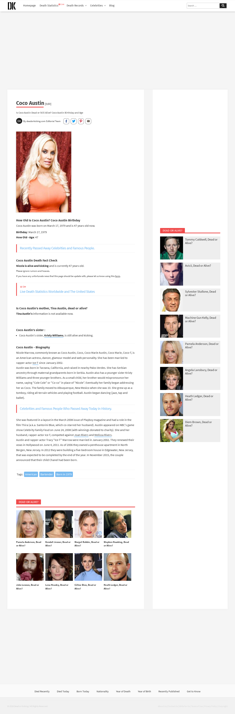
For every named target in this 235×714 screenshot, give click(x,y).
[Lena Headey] (59, 567)
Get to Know (193, 691)
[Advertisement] (117, 49)
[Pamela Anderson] (30, 524)
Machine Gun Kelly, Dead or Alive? (200, 319)
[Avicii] (171, 274)
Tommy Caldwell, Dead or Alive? (201, 241)
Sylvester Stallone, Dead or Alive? (200, 293)
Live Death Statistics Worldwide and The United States (57, 289)
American (31, 474)
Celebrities (96, 5)
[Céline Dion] (88, 567)
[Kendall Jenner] (59, 524)
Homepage (29, 5)
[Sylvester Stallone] (171, 300)
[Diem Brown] (171, 431)
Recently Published (169, 691)
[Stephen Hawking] (117, 524)
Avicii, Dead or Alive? (198, 266)
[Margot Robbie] (88, 524)
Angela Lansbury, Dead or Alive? (201, 371)
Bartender (46, 474)
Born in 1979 (64, 474)
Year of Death (123, 691)
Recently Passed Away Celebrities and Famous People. (57, 248)
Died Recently (42, 691)
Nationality (103, 691)
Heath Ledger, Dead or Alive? (199, 398)
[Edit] (48, 104)
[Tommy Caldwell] (171, 248)
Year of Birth (144, 691)
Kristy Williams (53, 335)
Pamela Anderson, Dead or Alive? (202, 345)
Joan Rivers (81, 435)
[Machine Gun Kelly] (171, 326)
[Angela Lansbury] (171, 379)
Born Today (83, 691)
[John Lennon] (30, 567)
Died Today (63, 691)
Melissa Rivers (103, 435)
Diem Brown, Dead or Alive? (198, 423)
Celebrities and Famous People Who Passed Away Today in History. (66, 409)
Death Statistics (49, 5)
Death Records (75, 5)
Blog (111, 5)
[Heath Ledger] (117, 567)
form (117, 276)
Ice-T (35, 363)
